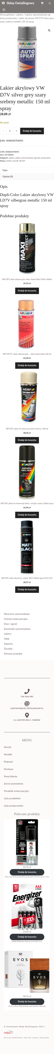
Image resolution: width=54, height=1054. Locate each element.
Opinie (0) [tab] (7, 177)
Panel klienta (10, 776)
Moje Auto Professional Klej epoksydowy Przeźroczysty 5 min (27, 877)
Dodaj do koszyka (32, 131)
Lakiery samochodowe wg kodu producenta (32, 158)
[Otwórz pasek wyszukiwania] (50, 3)
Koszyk (7, 747)
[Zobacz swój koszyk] (42, 3)
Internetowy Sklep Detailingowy (22, 1026)
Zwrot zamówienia (13, 784)
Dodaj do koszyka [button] (27, 291)
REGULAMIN (44, 1038)
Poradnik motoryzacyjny (16, 791)
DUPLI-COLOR (12, 161)
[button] (49, 30)
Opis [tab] (4, 170)
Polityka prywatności (13, 1038)
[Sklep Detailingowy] (3, 3)
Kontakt (8, 754)
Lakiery (19, 15)
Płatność (8, 762)
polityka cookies (31, 1038)
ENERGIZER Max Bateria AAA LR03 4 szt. (27, 941)
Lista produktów (12, 798)
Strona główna (7, 15)
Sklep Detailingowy (20, 3)
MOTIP (22, 161)
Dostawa (8, 769)
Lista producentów (13, 806)
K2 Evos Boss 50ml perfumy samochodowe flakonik (27, 1006)
